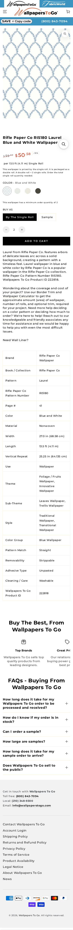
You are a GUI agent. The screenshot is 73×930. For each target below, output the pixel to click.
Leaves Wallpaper (52, 501)
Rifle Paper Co (49, 370)
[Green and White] (17, 191)
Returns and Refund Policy (25, 842)
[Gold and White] (28, 191)
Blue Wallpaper (50, 540)
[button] (63, 144)
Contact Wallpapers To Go (24, 824)
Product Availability (19, 861)
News (7, 879)
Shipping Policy (15, 836)
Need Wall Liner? (16, 340)
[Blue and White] (7, 191)
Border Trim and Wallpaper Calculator (32, 294)
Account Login (15, 830)
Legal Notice (13, 867)
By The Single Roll (21, 217)
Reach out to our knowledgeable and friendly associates (36, 317)
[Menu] (5, 11)
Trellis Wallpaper (51, 505)
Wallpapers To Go (29, 915)
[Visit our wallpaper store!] (21, 6)
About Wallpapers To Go (22, 873)
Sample (48, 217)
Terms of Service (16, 854)
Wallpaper (46, 466)
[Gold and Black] (38, 191)
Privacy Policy (14, 848)
